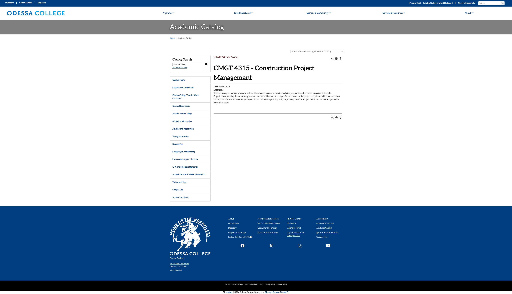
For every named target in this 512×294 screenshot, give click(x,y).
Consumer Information (267, 228)
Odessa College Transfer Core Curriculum (185, 97)
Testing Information (180, 137)
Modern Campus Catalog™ (277, 292)
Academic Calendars (325, 224)
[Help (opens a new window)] (340, 58)
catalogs (229, 292)
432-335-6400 (176, 271)
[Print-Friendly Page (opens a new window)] (336, 58)
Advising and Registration (183, 129)
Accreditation (322, 219)
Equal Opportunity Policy (254, 284)
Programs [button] (167, 13)
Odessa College (177, 258)
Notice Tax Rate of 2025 (239, 237)
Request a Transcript (237, 233)
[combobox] (317, 51)
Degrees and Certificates (183, 88)
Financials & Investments (268, 233)
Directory (232, 228)
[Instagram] (299, 246)
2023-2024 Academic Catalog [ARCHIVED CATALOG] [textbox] (311, 52)
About (231, 219)
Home (172, 38)
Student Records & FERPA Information (188, 175)
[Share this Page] (332, 58)
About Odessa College (182, 114)
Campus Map (321, 237)
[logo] (36, 13)
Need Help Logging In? (466, 3)
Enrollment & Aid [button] (242, 13)
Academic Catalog (324, 228)
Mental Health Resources (268, 219)
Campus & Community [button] (317, 13)
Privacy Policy (270, 284)
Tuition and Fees (179, 182)
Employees (42, 3)
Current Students (25, 3)
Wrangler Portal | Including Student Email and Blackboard (431, 3)
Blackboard (291, 224)
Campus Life (177, 190)
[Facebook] (242, 246)
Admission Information (182, 121)
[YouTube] (328, 246)
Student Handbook (180, 198)
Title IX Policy (281, 284)
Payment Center (294, 219)
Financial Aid (177, 144)
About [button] (468, 13)
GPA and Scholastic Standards (185, 167)
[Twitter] (271, 246)
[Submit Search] (503, 3)
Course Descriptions (181, 106)
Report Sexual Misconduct (269, 224)
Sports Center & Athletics (327, 233)
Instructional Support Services (185, 159)
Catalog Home (178, 80)
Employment (233, 224)
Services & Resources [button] (393, 13)
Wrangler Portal (294, 228)
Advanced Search (179, 68)
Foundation (9, 3)
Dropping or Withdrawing (183, 152)
